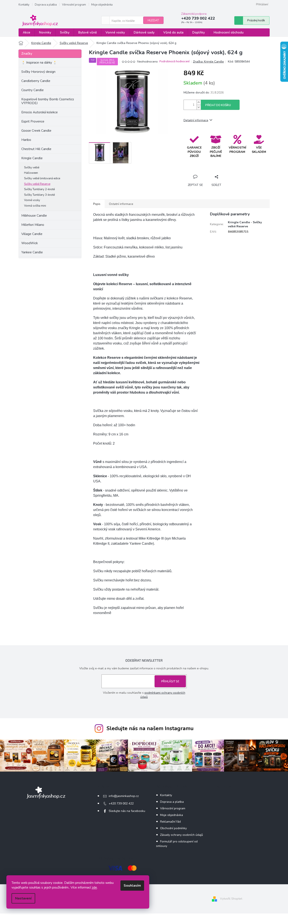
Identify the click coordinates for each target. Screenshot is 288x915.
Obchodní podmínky (173, 828)
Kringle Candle (32, 158)
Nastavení (23, 898)
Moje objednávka (102, 5)
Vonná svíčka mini (35, 206)
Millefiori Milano (32, 225)
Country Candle (32, 90)
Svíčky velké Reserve (37, 184)
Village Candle (31, 234)
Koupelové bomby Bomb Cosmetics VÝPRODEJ (47, 101)
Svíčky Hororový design (38, 72)
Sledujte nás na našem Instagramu (150, 728)
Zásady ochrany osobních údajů (181, 835)
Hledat (153, 20)
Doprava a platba (46, 5)
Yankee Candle (32, 252)
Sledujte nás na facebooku (127, 811)
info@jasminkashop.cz (124, 796)
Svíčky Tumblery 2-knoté (39, 189)
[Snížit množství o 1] (199, 107)
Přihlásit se (170, 681)
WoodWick (29, 243)
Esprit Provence (32, 121)
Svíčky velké (31, 167)
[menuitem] (27, 32)
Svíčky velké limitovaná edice (42, 178)
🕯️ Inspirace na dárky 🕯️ (39, 62)
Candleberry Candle (35, 81)
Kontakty (24, 5)
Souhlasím (132, 885)
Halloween (31, 173)
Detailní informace (196, 120)
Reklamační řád (170, 822)
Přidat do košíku (218, 105)
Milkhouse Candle (34, 215)
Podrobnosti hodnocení (174, 62)
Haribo (26, 140)
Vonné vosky (32, 200)
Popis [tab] (96, 204)
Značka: (208, 62)
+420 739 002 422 (121, 803)
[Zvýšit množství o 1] (199, 102)
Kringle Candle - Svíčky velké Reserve (245, 224)
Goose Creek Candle (36, 130)
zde (94, 887)
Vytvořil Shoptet (231, 899)
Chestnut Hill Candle (36, 149)
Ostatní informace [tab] (121, 204)
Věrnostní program (74, 5)
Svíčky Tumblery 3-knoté (39, 195)
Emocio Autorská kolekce (39, 112)
